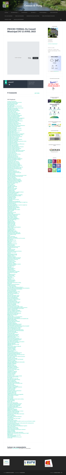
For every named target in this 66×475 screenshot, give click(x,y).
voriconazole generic (11, 225)
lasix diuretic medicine (11, 241)
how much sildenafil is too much (13, 328)
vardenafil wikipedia (11, 348)
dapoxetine (9, 277)
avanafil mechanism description (13, 126)
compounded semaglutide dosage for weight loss (17, 202)
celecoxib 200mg (10, 399)
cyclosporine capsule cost (12, 215)
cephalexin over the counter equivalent (15, 432)
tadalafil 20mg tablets (11, 319)
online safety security (11, 111)
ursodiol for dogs (10, 275)
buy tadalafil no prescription (13, 367)
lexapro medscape (11, 430)
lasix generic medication (12, 237)
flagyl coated (10, 434)
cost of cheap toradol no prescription (14, 289)
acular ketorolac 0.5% (11, 160)
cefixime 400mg (10, 277)
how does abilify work (11, 392)
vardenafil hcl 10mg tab (12, 371)
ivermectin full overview (12, 153)
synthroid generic (10, 281)
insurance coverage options (13, 114)
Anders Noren (57, 472)
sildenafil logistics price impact (13, 131)
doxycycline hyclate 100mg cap (13, 232)
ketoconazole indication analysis (14, 159)
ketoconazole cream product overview (15, 167)
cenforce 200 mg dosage (12, 217)
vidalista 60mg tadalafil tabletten (14, 227)
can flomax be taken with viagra (13, 418)
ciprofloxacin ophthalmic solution (14, 264)
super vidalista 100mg (11, 217)
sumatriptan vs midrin (11, 300)
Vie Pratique (24, 12)
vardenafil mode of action (12, 121)
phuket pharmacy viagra (12, 320)
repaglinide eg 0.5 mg (11, 393)
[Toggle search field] (61, 19)
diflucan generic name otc (12, 259)
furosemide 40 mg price (12, 243)
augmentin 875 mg (11, 249)
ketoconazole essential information (14, 168)
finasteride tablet (10, 265)
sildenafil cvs (10, 345)
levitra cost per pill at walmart (13, 338)
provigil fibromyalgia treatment (13, 353)
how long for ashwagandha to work (14, 403)
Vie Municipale (14, 12)
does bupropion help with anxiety (14, 404)
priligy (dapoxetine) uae (12, 205)
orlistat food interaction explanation (14, 115)
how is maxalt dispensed (12, 297)
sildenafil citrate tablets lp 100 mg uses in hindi (16, 175)
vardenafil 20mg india (11, 331)
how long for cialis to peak (12, 340)
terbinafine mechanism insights (13, 164)
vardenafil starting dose (12, 127)
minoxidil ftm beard (11, 173)
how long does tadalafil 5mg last (14, 339)
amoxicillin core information (13, 109)
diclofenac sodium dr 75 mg (13, 305)
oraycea (9, 253)
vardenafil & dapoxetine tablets (13, 209)
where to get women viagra (13, 428)
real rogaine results (11, 185)
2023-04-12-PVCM (29, 58)
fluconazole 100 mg (11, 263)
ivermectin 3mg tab (11, 374)
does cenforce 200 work (12, 216)
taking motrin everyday (12, 314)
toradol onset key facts (12, 155)
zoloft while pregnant (11, 435)
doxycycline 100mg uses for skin (14, 179)
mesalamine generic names (13, 206)
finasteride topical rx (11, 203)
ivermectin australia (11, 270)
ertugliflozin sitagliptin (11, 387)
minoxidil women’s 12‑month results (14, 136)
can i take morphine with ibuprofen (14, 311)
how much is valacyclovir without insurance (16, 356)
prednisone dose (10, 364)
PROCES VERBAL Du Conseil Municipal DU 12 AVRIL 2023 (21, 30)
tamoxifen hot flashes (11, 363)
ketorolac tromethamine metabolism (14, 158)
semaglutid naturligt (11, 196)
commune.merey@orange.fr (52, 43)
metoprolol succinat (11, 274)
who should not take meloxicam (13, 299)
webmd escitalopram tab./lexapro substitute (16, 429)
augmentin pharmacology (12, 108)
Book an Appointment (19, 19)
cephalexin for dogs (11, 360)
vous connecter (15, 448)
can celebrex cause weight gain (13, 405)
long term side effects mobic (13, 296)
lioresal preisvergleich (11, 290)
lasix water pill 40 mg (11, 240)
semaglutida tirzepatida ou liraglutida (14, 194)
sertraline (9, 248)
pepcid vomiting (10, 210)
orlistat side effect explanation (13, 110)
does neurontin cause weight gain (14, 313)
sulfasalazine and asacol (12, 312)
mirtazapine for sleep (11, 261)
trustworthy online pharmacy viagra (14, 338)
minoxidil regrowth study (12, 143)
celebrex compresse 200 (12, 309)
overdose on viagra (11, 349)
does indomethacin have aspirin (13, 302)
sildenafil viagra (10, 267)
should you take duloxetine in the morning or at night (18, 433)
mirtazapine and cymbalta (12, 427)
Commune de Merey (33, 5)
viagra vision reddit (11, 224)
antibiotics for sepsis (11, 256)
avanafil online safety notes (13, 124)
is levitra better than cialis (12, 335)
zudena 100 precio (11, 236)
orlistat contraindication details (13, 116)
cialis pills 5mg (10, 220)
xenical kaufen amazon (12, 170)
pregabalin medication (11, 363)
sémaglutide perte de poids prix (13, 201)
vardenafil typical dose (11, 131)
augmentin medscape (11, 365)
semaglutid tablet (10, 190)
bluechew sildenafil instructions (13, 214)
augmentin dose (10, 414)
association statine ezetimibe (13, 411)
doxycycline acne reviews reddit (13, 181)
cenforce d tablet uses (11, 219)
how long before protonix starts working (15, 399)
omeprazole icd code (11, 212)
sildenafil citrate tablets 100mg (13, 379)
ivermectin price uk (11, 388)
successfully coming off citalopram (14, 416)
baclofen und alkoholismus (12, 298)
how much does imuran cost (13, 293)
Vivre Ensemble (42, 12)
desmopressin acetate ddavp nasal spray (15, 413)
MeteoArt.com (56, 71)
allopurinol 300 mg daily (12, 254)
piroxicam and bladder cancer (13, 295)
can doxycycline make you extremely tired (15, 354)
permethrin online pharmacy (13, 334)
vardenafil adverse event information (14, 119)
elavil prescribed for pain (12, 301)
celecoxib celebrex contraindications (14, 316)
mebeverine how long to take (13, 302)
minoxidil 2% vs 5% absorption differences (15, 144)
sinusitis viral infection (11, 101)
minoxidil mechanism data (12, 140)
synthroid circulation (11, 385)
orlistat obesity (10, 213)
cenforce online (10, 228)
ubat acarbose (10, 398)
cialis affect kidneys (11, 174)
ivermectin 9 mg (10, 375)
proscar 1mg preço (11, 183)
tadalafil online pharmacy (12, 351)
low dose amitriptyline (11, 304)
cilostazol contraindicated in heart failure (15, 308)
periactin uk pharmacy (11, 290)
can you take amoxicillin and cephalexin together (17, 425)
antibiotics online (10, 255)
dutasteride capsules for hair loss (14, 257)
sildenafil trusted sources (12, 132)
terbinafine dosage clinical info (13, 166)
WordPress (22, 472)
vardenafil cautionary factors (13, 117)
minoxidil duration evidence (13, 138)
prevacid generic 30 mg (12, 253)
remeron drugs (10, 397)
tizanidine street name (11, 391)
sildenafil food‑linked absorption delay (15, 134)
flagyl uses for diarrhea (12, 178)
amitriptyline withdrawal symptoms (14, 407)
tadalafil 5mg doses (11, 222)
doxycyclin (9, 266)
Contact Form (8, 19)
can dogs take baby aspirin (12, 406)
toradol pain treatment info (12, 156)
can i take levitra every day (12, 378)
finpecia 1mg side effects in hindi (14, 195)
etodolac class (10, 315)
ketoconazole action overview (13, 162)
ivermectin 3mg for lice (12, 368)
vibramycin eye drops (11, 252)
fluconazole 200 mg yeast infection (14, 251)
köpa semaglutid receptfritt (12, 192)
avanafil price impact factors (13, 122)
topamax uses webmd (11, 193)
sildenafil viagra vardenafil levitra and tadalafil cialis (17, 318)
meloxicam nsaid (10, 262)
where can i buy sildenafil (12, 332)
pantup (8, 235)
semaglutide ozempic (11, 197)
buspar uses (9, 401)
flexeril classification (11, 415)
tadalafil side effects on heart (13, 336)
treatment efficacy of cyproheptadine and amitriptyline (18, 288)
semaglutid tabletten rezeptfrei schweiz (15, 192)
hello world (9, 283)
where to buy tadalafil (11, 350)
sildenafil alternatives (11, 337)
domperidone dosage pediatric (13, 207)
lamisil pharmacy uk (11, 322)
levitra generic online (11, 265)
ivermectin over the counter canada (14, 375)
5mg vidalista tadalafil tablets (13, 218)
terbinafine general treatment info (14, 168)
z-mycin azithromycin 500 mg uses (14, 436)
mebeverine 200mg (11, 280)
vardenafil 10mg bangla (12, 186)
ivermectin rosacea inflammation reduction (16, 150)
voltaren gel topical (11, 389)
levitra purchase (10, 350)
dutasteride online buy (11, 204)
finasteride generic (11, 279)
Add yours (37, 93)
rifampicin (9, 242)
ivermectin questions (11, 152)
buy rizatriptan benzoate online (13, 291)
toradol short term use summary (14, 154)
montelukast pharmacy (12, 323)
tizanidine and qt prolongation (13, 284)
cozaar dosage (10, 419)
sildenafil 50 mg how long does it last (14, 383)
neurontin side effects (11, 422)
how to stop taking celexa (12, 402)
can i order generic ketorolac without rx (15, 287)
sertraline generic (10, 250)
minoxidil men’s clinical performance (14, 139)
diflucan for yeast (10, 244)
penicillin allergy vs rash (12, 104)
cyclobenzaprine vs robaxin (12, 395)
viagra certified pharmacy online (13, 327)
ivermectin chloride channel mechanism (15, 146)
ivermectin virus (10, 370)
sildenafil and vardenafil (12, 366)
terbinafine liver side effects (13, 161)
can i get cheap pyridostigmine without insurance (17, 307)
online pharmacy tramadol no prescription (15, 341)
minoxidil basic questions (12, 142)
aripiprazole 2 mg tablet (12, 409)
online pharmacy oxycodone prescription (15, 330)
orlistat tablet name (11, 198)
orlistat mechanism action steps (13, 113)
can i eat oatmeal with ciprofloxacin (14, 352)
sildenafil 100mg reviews (12, 231)
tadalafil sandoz (10, 269)
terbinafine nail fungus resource (13, 157)
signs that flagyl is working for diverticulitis (16, 362)
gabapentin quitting (11, 431)
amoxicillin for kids (11, 357)
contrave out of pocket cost (12, 412)
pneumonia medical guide (12, 103)
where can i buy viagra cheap (13, 369)
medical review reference (12, 112)
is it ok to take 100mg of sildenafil (14, 346)
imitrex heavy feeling (11, 303)
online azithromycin (11, 268)
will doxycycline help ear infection (14, 180)
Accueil (6, 12)
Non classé (32, 83)
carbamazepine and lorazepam (13, 317)
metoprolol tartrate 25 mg (12, 247)
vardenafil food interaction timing (14, 123)
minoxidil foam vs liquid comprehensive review (16, 141)
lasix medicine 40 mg (11, 234)
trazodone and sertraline (12, 358)
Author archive (9, 84)
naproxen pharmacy (11, 380)
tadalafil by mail (10, 187)
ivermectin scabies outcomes (13, 149)
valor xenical (9, 211)
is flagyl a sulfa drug (11, 177)
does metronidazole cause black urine (15, 176)
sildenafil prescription (11, 347)
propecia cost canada (11, 189)
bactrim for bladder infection (13, 423)
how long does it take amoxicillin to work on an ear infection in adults (21, 421)
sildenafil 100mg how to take (13, 344)
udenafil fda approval (11, 208)
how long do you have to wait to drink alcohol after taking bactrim (20, 423)
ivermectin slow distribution (13, 145)
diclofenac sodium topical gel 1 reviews (15, 411)
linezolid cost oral (10, 260)
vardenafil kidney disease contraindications (16, 125)
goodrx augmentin (11, 400)
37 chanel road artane (11, 286)
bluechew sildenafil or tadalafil (13, 321)
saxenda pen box (10, 169)
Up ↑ (62, 472)
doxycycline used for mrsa (12, 182)
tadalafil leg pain (10, 229)
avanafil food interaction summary (14, 128)
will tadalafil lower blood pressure (14, 325)
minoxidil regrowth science (12, 144)
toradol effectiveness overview (13, 163)
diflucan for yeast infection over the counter (16, 238)
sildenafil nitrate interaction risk (13, 135)
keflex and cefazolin (11, 426)
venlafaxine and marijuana (12, 386)
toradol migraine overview (12, 156)
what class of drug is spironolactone (14, 387)
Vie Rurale (33, 12)
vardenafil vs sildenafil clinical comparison (15, 118)
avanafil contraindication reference (14, 130)
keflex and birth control (12, 355)
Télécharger (35, 58)
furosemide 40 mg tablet (12, 272)
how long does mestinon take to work (15, 306)
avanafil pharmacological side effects (15, 120)
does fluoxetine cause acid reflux (14, 435)
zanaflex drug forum (11, 285)
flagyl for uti (9, 241)
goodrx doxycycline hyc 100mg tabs (14, 180)
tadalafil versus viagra (11, 230)
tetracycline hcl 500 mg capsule (13, 258)
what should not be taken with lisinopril (15, 359)
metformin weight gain (12, 361)
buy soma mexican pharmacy (13, 382)
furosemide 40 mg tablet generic (14, 233)
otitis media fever (10, 105)
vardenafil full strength (11, 129)
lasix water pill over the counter (13, 246)
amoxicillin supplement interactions (14, 106)
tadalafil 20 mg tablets (11, 372)
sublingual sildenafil (11, 343)
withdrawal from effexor (12, 420)
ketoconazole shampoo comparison (14, 165)
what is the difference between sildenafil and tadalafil (18, 326)
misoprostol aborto (11, 245)
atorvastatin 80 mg (11, 276)
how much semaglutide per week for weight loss (17, 204)
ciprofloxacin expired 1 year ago (13, 424)
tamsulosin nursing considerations (14, 390)
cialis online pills (10, 384)
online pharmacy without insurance (14, 326)
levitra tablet (9, 377)
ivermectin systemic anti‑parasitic (14, 148)
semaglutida (9, 200)
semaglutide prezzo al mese (13, 199)
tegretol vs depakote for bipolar (13, 310)
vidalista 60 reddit (11, 221)
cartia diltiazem (10, 417)
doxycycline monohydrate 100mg (14, 282)
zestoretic (9, 278)
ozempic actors (10, 184)
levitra (8, 273)
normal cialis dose (11, 333)
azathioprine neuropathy (12, 292)
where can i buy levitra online (13, 342)
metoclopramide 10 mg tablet (13, 271)
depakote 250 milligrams (12, 410)
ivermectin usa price (11, 373)
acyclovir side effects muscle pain (14, 172)
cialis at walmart (10, 226)
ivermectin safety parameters (13, 147)
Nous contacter (53, 12)
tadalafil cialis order (11, 223)
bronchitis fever (10, 107)
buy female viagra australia (12, 376)
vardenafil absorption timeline (13, 119)
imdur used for (10, 294)
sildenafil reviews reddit (12, 188)
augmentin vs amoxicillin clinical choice (15, 107)
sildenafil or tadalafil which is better (14, 324)
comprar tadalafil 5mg (11, 381)
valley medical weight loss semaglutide (15, 394)
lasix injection (10, 239)
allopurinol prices (10, 408)
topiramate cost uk (11, 191)
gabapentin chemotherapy (12, 314)
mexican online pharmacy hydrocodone (15, 329)
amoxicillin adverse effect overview (14, 102)
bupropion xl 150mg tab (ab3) (13, 171)
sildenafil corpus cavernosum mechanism (15, 133)
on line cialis (9, 437)
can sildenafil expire (11, 229)
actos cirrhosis (10, 396)
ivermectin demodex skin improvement (15, 151)
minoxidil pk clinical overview (13, 137)
